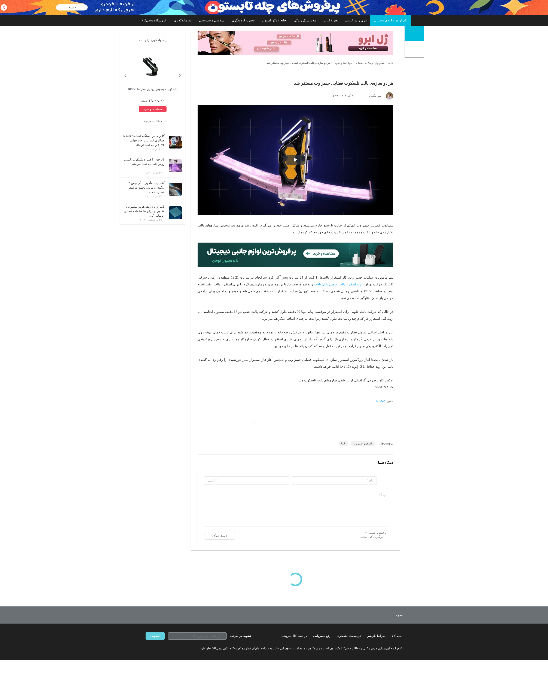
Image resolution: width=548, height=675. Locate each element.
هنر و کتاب (330, 20)
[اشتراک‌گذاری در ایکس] (214, 422)
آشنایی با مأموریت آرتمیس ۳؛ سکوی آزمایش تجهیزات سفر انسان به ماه (146, 188)
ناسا (343, 443)
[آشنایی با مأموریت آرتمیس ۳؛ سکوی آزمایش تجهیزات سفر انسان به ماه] (175, 189)
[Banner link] (274, 7)
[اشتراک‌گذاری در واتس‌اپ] (207, 422)
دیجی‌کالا (397, 636)
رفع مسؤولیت (322, 636)
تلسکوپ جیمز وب (362, 443)
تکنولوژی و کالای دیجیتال (391, 20)
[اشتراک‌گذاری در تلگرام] (199, 422)
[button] (252, 422)
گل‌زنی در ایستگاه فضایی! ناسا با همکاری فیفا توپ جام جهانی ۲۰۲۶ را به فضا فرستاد (144, 140)
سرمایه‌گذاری (183, 20)
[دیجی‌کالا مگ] (414, 33)
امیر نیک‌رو (376, 95)
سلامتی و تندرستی (211, 20)
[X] (162, 648)
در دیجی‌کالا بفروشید (294, 636)
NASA (381, 401)
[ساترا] (383, 615)
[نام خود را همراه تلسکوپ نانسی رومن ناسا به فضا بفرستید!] (175, 165)
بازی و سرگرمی (356, 20)
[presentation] (180, 74)
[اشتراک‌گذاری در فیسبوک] (222, 422)
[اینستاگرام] (155, 648)
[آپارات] (170, 648)
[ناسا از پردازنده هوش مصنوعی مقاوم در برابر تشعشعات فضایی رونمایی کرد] (175, 212)
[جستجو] (414, 50)
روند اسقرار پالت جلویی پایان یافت (338, 284)
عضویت (155, 636)
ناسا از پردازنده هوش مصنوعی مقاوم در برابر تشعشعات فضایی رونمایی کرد (144, 211)
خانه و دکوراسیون (274, 20)
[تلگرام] (147, 648)
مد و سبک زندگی (304, 20)
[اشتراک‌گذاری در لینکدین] (230, 422)
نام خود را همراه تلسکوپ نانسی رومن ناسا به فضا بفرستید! (144, 162)
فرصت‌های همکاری (349, 636)
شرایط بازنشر (376, 636)
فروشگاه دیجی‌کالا (153, 20)
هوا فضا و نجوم (343, 63)
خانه (390, 63)
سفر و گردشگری (243, 20)
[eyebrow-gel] (295, 43)
